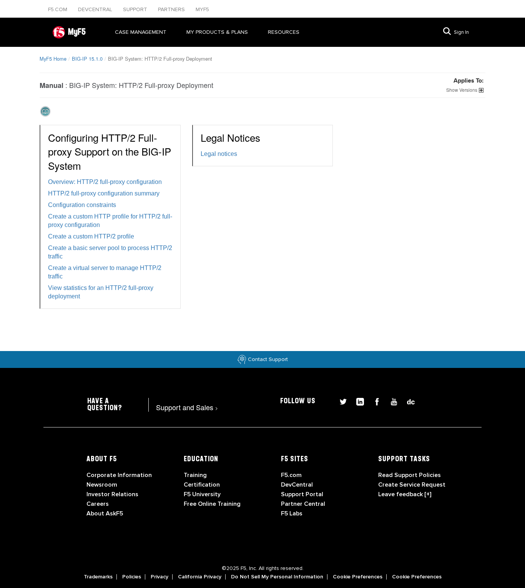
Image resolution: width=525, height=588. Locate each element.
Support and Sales (187, 407)
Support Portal (302, 494)
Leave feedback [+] (404, 494)
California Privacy (199, 577)
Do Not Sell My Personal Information (277, 577)
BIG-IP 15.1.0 (87, 58)
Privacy (159, 577)
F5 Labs (291, 513)
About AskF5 (104, 513)
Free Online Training (212, 504)
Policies (131, 577)
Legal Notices (230, 137)
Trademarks (98, 577)
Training (195, 475)
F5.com (58, 9)
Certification (202, 485)
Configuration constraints (82, 205)
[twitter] (340, 401)
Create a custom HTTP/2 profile (91, 236)
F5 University (202, 494)
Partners (172, 9)
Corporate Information (119, 475)
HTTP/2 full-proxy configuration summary (103, 193)
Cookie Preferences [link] (357, 577)
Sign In (461, 32)
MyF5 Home (53, 58)
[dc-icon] (407, 401)
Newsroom (101, 485)
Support (136, 9)
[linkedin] (357, 401)
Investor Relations (112, 494)
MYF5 (202, 9)
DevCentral (297, 485)
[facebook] (374, 401)
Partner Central (303, 504)
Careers (97, 504)
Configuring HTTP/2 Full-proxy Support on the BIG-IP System (109, 151)
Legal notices (219, 154)
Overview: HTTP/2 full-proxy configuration (105, 182)
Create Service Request (411, 485)
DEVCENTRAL (96, 9)
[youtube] (390, 401)
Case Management (140, 32)
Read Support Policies (409, 475)
